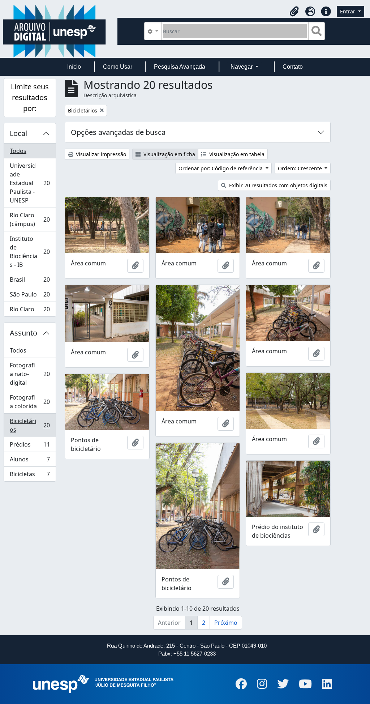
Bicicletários (29, 425)
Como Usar (117, 67)
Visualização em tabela (236, 154)
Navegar (242, 67)
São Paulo (29, 296)
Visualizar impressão (100, 154)
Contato (293, 67)
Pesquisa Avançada (179, 67)
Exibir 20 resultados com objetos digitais (277, 185)
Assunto (23, 333)
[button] (294, 12)
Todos (18, 151)
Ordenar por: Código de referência (221, 168)
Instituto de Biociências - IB (29, 252)
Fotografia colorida (29, 401)
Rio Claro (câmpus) (29, 219)
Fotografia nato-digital (29, 374)
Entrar (348, 11)
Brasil (29, 281)
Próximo (225, 623)
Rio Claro (29, 310)
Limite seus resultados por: (30, 97)
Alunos (29, 461)
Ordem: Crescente (300, 168)
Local (18, 133)
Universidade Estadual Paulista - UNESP (29, 183)
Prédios (29, 446)
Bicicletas (29, 475)
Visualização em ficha (168, 154)
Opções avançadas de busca (118, 132)
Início (74, 67)
